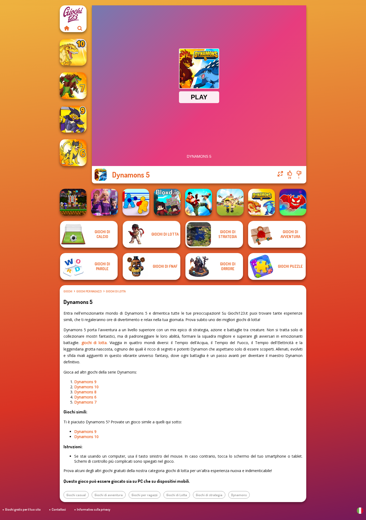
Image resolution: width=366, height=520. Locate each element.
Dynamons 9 (85, 381)
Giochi (68, 291)
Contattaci (59, 509)
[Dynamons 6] (73, 152)
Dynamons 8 (85, 391)
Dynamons (239, 495)
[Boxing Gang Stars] (135, 202)
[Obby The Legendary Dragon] (292, 202)
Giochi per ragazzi (89, 291)
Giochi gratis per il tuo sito (23, 509)
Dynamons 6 (85, 397)
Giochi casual (76, 495)
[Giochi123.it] (66, 28)
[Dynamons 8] (261, 202)
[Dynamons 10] (73, 52)
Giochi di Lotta (116, 291)
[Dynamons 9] (73, 119)
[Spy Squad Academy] (104, 202)
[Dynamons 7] (73, 85)
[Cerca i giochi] (80, 28)
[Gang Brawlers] (198, 202)
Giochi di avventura (109, 495)
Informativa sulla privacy (93, 509)
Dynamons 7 (85, 402)
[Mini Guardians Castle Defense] (73, 202)
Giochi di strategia (209, 495)
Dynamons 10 (86, 386)
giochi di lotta (94, 342)
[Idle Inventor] (230, 202)
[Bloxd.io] (167, 202)
